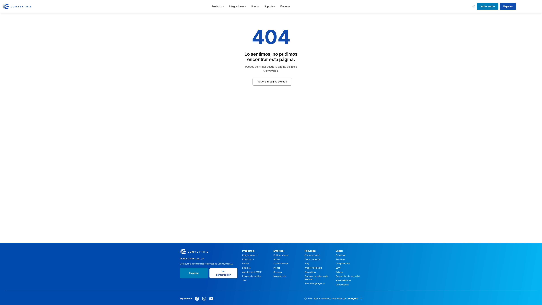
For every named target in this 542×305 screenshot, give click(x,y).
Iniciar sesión (488, 6)
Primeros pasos (312, 255)
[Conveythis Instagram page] (204, 298)
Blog (307, 263)
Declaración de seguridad (348, 276)
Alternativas (310, 272)
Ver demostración (223, 273)
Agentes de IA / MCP (252, 272)
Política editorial (343, 280)
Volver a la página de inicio (272, 81)
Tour (244, 280)
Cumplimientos (343, 263)
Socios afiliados (280, 263)
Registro (508, 6)
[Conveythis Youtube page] (211, 298)
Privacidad (341, 255)
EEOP (338, 268)
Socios (276, 259)
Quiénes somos (280, 255)
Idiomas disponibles (251, 276)
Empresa (285, 6)
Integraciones (236, 6)
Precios (255, 6)
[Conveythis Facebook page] (197, 298)
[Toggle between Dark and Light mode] (474, 6)
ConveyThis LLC (354, 298)
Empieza (193, 273)
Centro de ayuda (312, 259)
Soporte (268, 6)
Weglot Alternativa (313, 268)
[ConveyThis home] (17, 6)
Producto (217, 6)
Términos (340, 259)
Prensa (276, 268)
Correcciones (342, 284)
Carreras (277, 272)
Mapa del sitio (279, 276)
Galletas (339, 272)
